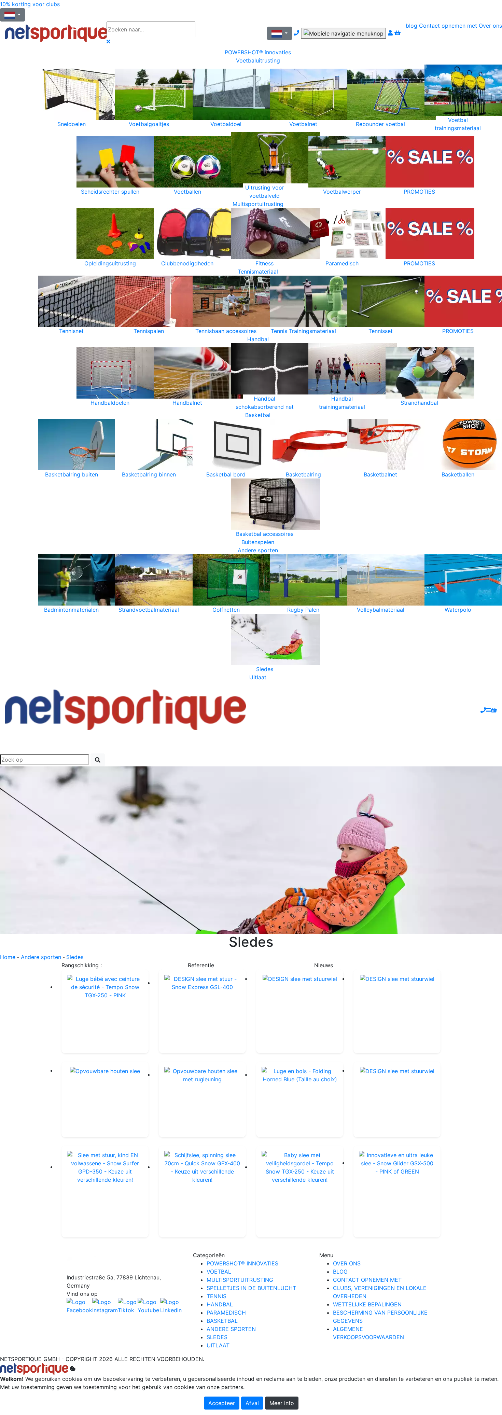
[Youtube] (149, 1306)
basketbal (222, 1320)
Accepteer (221, 1403)
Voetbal (219, 1271)
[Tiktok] (128, 1306)
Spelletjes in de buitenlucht (251, 1288)
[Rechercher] (97, 759)
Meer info (281, 1403)
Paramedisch (226, 1312)
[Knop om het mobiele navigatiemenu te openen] (343, 33)
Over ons (490, 25)
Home (7, 957)
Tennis (216, 1296)
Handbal (258, 339)
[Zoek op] (215, 29)
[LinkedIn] (171, 1306)
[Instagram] (105, 1306)
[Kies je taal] (279, 33)
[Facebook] (125, 1262)
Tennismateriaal (258, 271)
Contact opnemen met (448, 25)
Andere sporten (258, 550)
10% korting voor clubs (30, 4)
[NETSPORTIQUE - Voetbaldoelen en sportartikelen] (125, 709)
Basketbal (257, 415)
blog (411, 25)
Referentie (201, 965)
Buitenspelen (257, 542)
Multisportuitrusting (258, 203)
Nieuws (323, 965)
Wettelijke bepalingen (367, 1304)
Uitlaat (257, 677)
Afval (252, 1403)
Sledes (217, 1337)
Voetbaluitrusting (258, 60)
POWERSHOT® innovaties (258, 52)
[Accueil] (50, 33)
